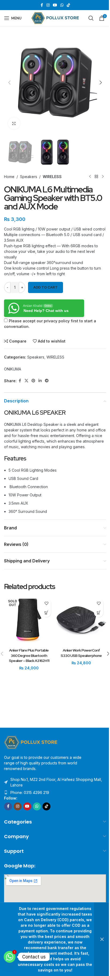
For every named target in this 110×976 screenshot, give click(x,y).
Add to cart (45, 287)
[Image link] (30, 742)
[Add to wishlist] (46, 603)
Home (9, 176)
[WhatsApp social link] (62, 5)
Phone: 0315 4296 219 (29, 792)
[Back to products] (96, 177)
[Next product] (103, 177)
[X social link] (26, 380)
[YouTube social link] (55, 5)
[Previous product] (90, 177)
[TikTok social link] (68, 5)
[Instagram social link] (48, 5)
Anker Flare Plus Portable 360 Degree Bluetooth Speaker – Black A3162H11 (29, 655)
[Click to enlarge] (14, 123)
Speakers (28, 176)
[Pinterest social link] (33, 380)
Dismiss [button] (102, 939)
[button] (9, 82)
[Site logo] (55, 17)
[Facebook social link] (41, 5)
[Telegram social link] (46, 380)
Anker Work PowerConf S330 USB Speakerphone (81, 653)
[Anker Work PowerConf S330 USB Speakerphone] (81, 620)
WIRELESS (52, 176)
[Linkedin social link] (40, 380)
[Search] (91, 18)
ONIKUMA (12, 369)
